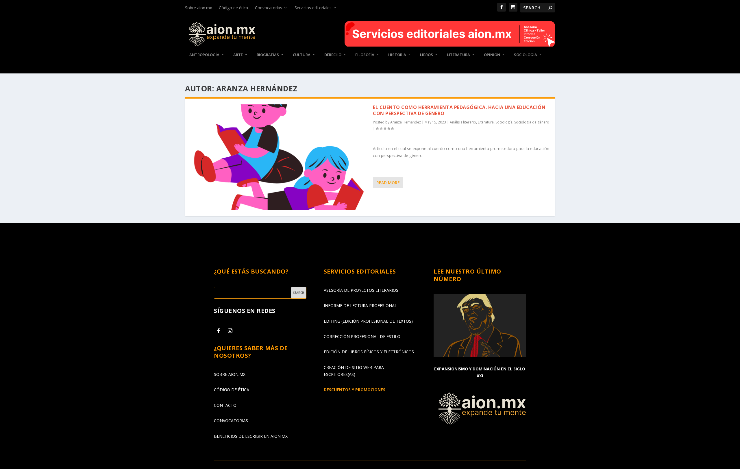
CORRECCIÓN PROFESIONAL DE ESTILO (362, 336)
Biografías (268, 54)
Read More (388, 182)
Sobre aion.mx (198, 7)
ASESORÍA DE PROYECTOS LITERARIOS (361, 290)
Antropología (204, 54)
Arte (238, 54)
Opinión (492, 54)
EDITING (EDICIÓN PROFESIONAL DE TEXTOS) (368, 321)
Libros (426, 54)
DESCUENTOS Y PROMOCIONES (354, 389)
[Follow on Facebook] (218, 330)
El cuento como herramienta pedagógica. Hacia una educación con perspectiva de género (459, 110)
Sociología (525, 54)
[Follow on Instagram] (230, 330)
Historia (397, 54)
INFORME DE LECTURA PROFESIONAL (360, 305)
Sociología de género (531, 122)
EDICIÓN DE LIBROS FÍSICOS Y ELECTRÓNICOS (369, 351)
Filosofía (364, 54)
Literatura (458, 54)
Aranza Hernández (405, 122)
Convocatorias (268, 7)
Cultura (301, 54)
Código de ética (233, 7)
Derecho (332, 54)
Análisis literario (463, 122)
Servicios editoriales (313, 7)
